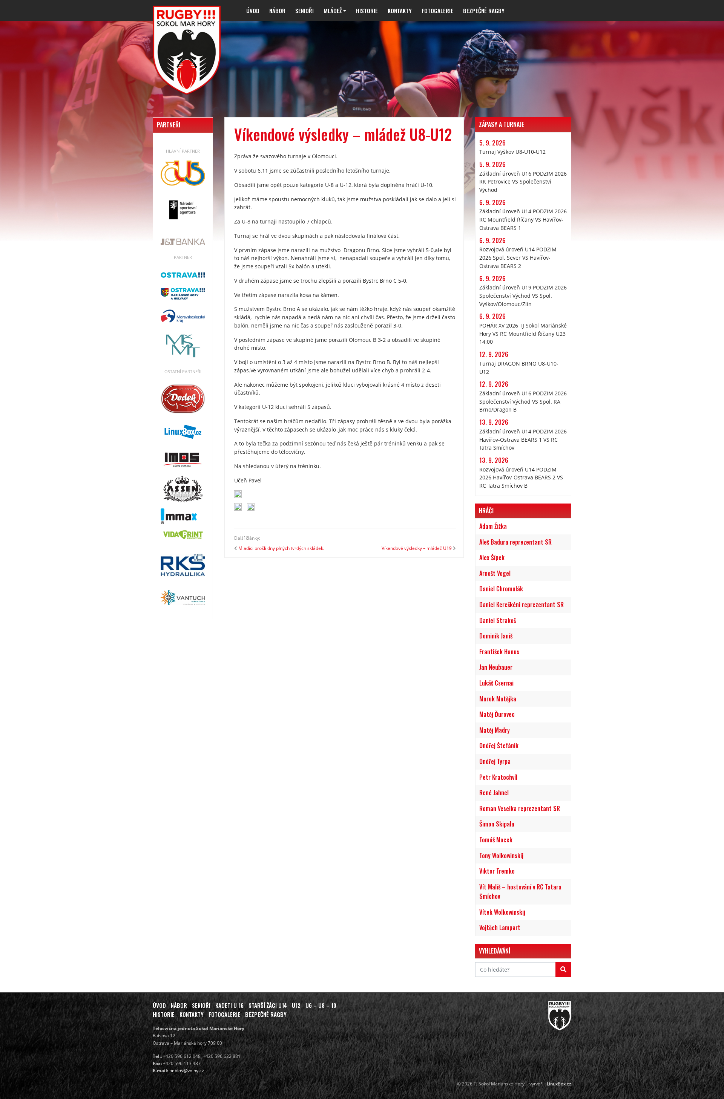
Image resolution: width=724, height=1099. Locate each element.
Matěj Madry (494, 730)
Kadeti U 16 (229, 1005)
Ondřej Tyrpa (495, 761)
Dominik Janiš (495, 635)
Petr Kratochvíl (498, 777)
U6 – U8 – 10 (320, 1005)
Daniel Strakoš (497, 620)
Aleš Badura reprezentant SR (515, 541)
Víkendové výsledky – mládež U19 (417, 548)
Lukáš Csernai (496, 682)
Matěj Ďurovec (497, 714)
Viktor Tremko (497, 871)
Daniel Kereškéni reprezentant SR (521, 604)
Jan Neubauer (495, 667)
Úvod (252, 10)
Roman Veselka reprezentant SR (519, 808)
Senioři (304, 10)
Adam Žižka (493, 526)
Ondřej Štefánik (498, 745)
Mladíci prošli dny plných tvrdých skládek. (281, 548)
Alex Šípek (492, 557)
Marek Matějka (497, 698)
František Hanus (499, 651)
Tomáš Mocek (495, 839)
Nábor (277, 10)
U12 (296, 1005)
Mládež (333, 10)
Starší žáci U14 (267, 1005)
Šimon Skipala (496, 823)
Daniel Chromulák (501, 588)
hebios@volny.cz (186, 1070)
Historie (367, 10)
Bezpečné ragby (484, 10)
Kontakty (400, 10)
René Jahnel (494, 792)
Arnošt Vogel (495, 573)
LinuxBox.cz (559, 1084)
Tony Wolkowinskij (501, 855)
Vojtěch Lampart (499, 927)
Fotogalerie (437, 10)
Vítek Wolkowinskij (502, 912)
